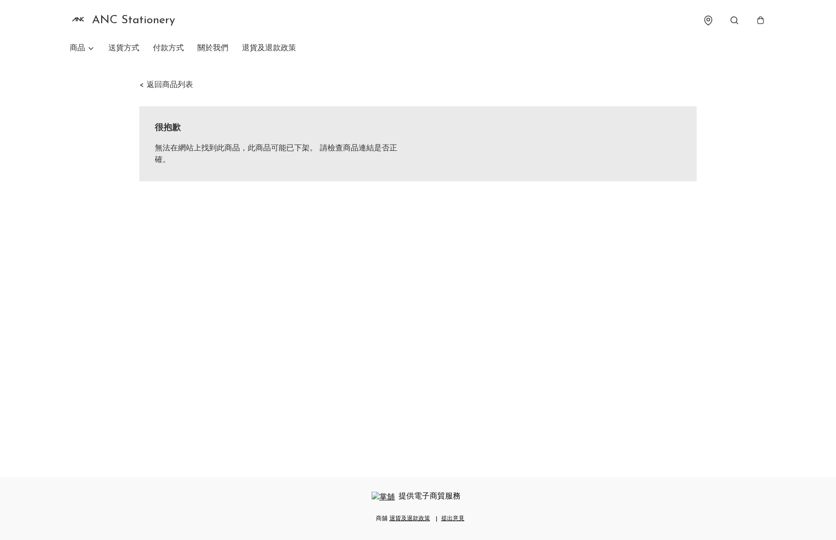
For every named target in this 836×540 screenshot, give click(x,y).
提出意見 (452, 519)
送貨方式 (123, 48)
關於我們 (212, 48)
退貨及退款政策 (269, 48)
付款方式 (168, 48)
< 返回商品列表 (166, 85)
